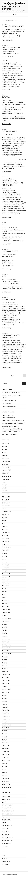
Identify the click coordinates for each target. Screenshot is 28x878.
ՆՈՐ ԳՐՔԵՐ (5, 846)
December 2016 (6, 784)
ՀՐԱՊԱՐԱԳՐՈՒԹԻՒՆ (7, 840)
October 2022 (5, 580)
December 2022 (6, 574)
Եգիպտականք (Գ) (8, 299)
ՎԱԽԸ (4, 276)
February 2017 (5, 778)
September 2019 (6, 689)
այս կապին (16, 36)
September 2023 (6, 547)
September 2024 (6, 511)
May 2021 (4, 630)
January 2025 (5, 500)
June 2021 (4, 627)
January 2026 (5, 464)
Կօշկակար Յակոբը (19, 423)
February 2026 (6, 461)
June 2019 (4, 698)
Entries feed (5, 858)
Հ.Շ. (3, 426)
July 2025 (4, 482)
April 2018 (4, 739)
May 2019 (4, 701)
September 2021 (6, 618)
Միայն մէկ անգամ (7, 403)
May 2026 (4, 452)
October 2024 (5, 508)
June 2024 (4, 520)
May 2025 (4, 488)
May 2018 (4, 736)
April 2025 (5, 491)
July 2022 (4, 588)
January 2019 (5, 713)
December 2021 (6, 609)
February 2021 (5, 639)
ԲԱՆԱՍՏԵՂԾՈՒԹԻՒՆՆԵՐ (9, 400)
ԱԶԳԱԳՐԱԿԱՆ (6, 799)
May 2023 (4, 559)
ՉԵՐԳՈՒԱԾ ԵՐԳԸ (19, 420)
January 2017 (5, 781)
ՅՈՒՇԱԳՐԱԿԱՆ (6, 843)
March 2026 (5, 458)
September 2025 (6, 476)
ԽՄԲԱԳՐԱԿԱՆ (6, 834)
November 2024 (6, 505)
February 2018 (5, 745)
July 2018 (4, 731)
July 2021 (4, 624)
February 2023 (6, 568)
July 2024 (4, 517)
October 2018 (5, 722)
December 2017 (6, 751)
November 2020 (6, 648)
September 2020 (6, 654)
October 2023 (5, 544)
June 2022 (4, 591)
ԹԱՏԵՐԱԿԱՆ (5, 817)
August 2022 (5, 585)
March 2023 (5, 565)
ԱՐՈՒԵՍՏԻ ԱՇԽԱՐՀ (7, 805)
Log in (3, 855)
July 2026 (4, 446)
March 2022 (5, 600)
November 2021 (6, 612)
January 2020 (5, 677)
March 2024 (5, 529)
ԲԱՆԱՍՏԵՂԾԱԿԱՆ (7, 808)
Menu (14, 14)
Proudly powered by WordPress (9, 874)
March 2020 (5, 671)
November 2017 (6, 754)
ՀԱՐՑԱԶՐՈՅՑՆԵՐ (7, 837)
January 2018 (5, 748)
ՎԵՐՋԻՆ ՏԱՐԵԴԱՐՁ (9, 131)
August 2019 (5, 692)
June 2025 (4, 485)
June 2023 (4, 556)
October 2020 (5, 651)
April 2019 (4, 704)
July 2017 (4, 766)
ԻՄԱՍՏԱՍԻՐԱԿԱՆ (7, 825)
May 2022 (4, 594)
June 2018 (4, 734)
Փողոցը (15, 434)
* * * (3, 224)
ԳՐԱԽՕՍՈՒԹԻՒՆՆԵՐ (8, 811)
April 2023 (5, 562)
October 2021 (5, 615)
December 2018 (6, 716)
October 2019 (5, 686)
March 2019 (5, 707)
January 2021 (5, 642)
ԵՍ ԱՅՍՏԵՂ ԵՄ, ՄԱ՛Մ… (10, 251)
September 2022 (6, 582)
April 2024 (5, 526)
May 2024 (4, 523)
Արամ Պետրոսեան (7, 415)
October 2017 (5, 757)
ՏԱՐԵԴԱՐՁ (6, 97)
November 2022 (6, 577)
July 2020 (4, 659)
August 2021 (5, 621)
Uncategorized (6, 796)
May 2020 (4, 665)
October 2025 (5, 473)
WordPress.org (6, 864)
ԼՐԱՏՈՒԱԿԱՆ (6, 831)
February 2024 (6, 532)
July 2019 (4, 695)
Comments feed (6, 861)
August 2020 (5, 657)
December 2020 (6, 645)
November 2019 (6, 683)
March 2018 (5, 742)
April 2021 (4, 633)
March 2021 (5, 636)
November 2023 (6, 541)
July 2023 (4, 553)
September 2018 (6, 725)
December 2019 (6, 680)
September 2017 (6, 760)
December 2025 (6, 467)
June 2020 (4, 662)
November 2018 (6, 719)
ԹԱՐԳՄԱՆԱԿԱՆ (6, 820)
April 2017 (4, 772)
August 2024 (5, 514)
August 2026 (5, 443)
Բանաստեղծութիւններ (9, 406)
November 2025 (6, 470)
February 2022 (6, 603)
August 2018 (5, 728)
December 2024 (6, 503)
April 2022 (4, 597)
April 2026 (5, 455)
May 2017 (4, 769)
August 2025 (5, 479)
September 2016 (6, 787)
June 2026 (4, 449)
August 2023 (5, 550)
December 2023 (6, 538)
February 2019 (5, 710)
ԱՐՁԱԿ (4, 802)
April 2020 (5, 668)
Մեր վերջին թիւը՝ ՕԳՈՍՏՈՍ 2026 (11, 392)
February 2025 (6, 497)
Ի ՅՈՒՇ (4, 823)
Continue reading (6, 89)
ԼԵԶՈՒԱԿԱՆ (5, 828)
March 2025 (5, 494)
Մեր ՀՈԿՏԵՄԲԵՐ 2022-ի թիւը (13, 26)
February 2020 (6, 674)
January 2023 (5, 571)
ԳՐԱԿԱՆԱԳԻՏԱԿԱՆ (7, 814)
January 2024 (5, 535)
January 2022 (5, 606)
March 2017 (5, 775)
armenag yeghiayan (7, 423)
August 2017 (5, 763)
